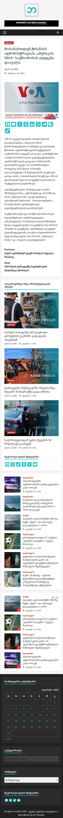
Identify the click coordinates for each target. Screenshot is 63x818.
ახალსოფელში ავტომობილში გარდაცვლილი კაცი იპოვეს (12, 485)
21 (39, 721)
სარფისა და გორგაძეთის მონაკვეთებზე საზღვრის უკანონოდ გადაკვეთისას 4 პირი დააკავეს (12, 503)
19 (23, 721)
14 (39, 714)
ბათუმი (26, 515)
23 (54, 721)
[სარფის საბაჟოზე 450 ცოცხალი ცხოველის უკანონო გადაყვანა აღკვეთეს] (31, 310)
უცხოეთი (9, 43)
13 (31, 714)
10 (8, 714)
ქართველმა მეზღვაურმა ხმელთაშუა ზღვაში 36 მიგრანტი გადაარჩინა (29, 389)
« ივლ (7, 738)
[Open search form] (58, 32)
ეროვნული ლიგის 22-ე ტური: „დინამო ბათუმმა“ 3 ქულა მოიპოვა (12, 541)
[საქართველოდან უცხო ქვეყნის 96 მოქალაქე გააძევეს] (31, 418)
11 (16, 714)
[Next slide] (57, 597)
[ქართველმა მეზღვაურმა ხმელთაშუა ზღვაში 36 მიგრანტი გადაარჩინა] (31, 366)
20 (31, 721)
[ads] (31, 116)
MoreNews (23, 814)
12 (23, 714)
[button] (4, 32)
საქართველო (28, 534)
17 (8, 721)
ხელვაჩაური (28, 478)
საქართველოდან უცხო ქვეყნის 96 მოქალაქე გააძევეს (27, 441)
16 (54, 714)
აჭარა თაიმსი (11, 69)
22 (47, 721)
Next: (25, 266)
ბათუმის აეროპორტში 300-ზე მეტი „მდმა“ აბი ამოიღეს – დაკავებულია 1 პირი (12, 522)
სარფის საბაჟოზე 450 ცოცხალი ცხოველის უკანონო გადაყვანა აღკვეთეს (25, 336)
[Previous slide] (53, 597)
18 (16, 721)
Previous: (29, 253)
